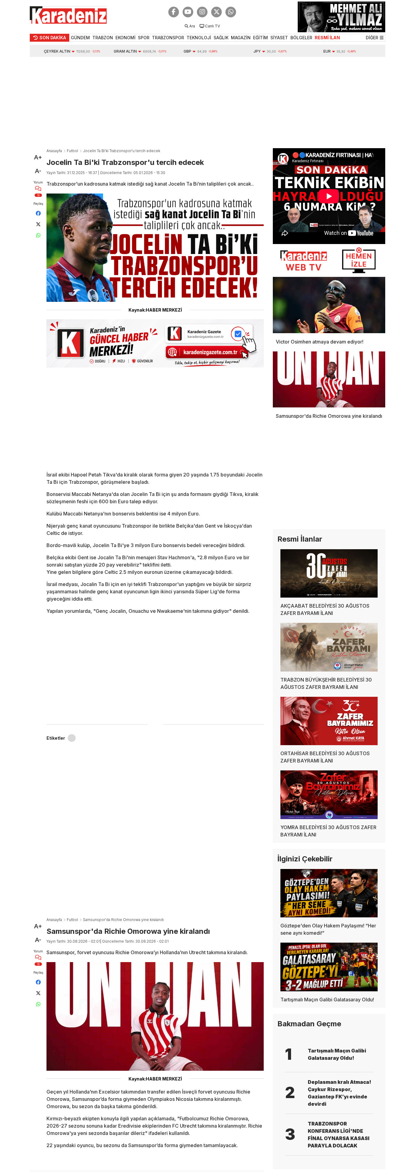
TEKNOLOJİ (199, 37)
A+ (38, 157)
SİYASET (279, 37)
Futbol (72, 150)
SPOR (143, 37)
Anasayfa (54, 150)
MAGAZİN (241, 37)
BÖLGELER (301, 37)
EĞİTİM (260, 37)
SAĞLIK (221, 37)
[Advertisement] (207, 102)
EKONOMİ (125, 37)
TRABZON (102, 37)
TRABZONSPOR (168, 37)
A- (38, 171)
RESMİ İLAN (327, 37)
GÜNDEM (80, 37)
